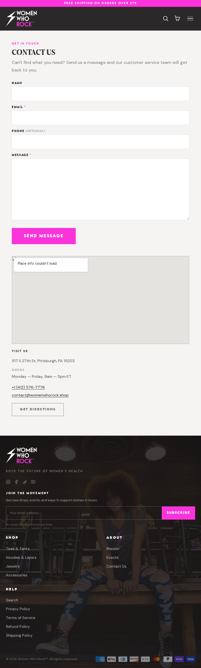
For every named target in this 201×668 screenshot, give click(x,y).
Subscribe (178, 512)
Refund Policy (18, 626)
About (114, 537)
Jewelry (13, 566)
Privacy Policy (18, 609)
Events (112, 557)
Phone (28, 131)
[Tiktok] (25, 482)
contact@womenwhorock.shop (40, 395)
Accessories (16, 575)
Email (19, 107)
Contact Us (116, 566)
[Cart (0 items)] (177, 19)
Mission (112, 548)
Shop (12, 537)
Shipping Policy (19, 635)
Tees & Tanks (18, 548)
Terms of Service (20, 617)
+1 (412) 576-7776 (28, 387)
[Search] (166, 19)
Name (17, 83)
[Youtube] (33, 482)
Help (12, 589)
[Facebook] (16, 482)
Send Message (44, 236)
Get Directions (42, 410)
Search (12, 600)
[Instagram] (8, 482)
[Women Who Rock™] (21, 18)
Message (21, 155)
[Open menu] (190, 19)
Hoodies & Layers (21, 557)
